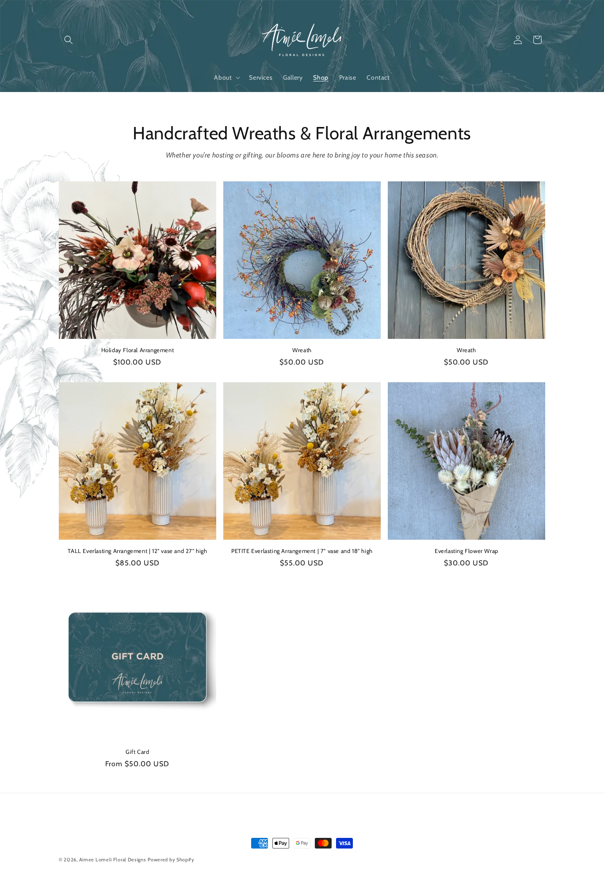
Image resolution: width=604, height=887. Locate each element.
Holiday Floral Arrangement (137, 349)
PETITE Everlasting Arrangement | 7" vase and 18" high (302, 550)
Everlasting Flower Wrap (466, 550)
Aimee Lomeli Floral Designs (112, 859)
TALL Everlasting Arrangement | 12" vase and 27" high (137, 550)
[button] (68, 40)
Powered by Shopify (171, 859)
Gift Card (137, 751)
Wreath (302, 349)
